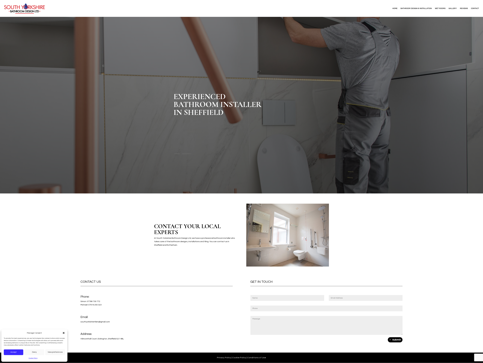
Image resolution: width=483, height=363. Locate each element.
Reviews (464, 8)
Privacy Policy (224, 358)
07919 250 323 (95, 305)
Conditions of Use (256, 358)
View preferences (55, 352)
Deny (34, 352)
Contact (475, 8)
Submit (396, 339)
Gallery (453, 8)
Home (394, 8)
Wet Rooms (440, 8)
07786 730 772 (93, 301)
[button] (63, 333)
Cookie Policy (33, 358)
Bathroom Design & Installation (416, 8)
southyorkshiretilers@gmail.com (95, 322)
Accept (13, 352)
